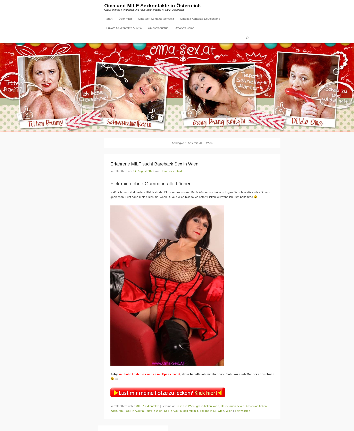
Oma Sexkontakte (172, 171)
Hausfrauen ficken (232, 406)
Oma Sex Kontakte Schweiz (156, 18)
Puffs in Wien (153, 410)
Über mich (125, 18)
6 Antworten (242, 410)
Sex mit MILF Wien (212, 410)
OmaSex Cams (184, 28)
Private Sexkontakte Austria (124, 28)
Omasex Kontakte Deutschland (200, 18)
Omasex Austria (158, 28)
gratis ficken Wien (207, 406)
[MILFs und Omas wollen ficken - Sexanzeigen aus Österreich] (177, 87)
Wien (229, 410)
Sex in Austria (173, 410)
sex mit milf (190, 410)
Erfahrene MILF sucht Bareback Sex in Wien (154, 163)
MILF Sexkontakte (147, 406)
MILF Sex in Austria (131, 410)
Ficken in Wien (185, 406)
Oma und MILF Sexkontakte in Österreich (152, 5)
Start (109, 18)
